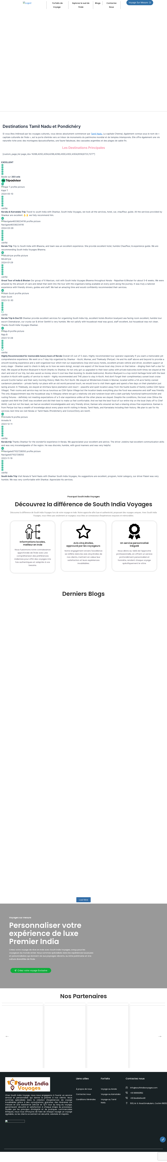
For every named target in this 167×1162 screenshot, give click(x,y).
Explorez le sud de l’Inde (80, 5)
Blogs (97, 3)
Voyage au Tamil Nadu (108, 1101)
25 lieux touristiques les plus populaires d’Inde (42, 688)
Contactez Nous (111, 5)
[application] (61, 6)
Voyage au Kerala (109, 1089)
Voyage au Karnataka (110, 1094)
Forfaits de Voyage (57, 5)
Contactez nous (83, 1094)
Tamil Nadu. (97, 133)
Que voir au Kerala (23, 883)
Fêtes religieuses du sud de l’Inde (33, 789)
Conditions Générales (86, 1099)
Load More (83, 900)
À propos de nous (84, 1089)
